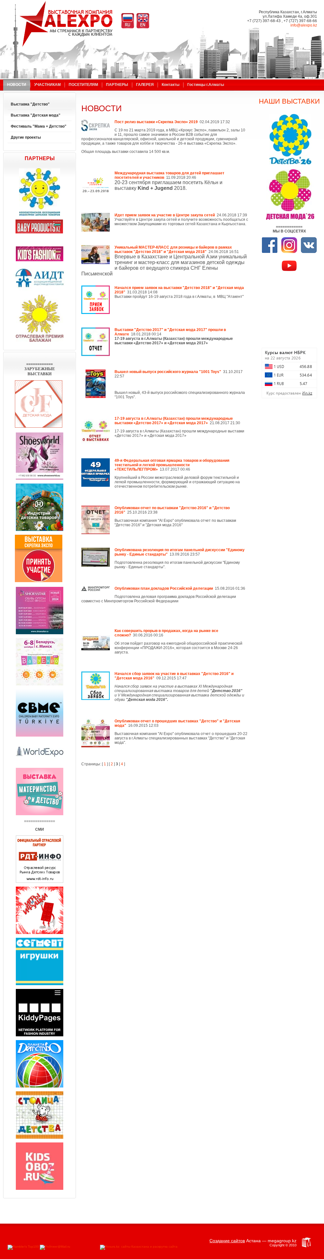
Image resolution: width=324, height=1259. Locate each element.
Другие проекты (26, 137)
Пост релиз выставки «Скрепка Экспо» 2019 (156, 122)
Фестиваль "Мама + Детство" (38, 126)
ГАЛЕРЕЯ (145, 84)
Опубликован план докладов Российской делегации (164, 588)
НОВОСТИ (16, 84)
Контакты (170, 84)
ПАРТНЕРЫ (117, 84)
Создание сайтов (227, 1240)
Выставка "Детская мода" (35, 115)
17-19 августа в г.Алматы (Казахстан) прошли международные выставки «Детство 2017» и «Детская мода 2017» (174, 420)
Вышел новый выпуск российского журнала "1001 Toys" (168, 372)
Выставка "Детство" (30, 104)
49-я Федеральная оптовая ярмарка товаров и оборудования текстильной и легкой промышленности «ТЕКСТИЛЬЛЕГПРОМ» (172, 465)
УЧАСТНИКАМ (47, 84)
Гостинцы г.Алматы (205, 84)
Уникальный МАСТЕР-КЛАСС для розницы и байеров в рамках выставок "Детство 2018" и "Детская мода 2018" (173, 249)
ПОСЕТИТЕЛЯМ (83, 84)
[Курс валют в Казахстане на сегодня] (289, 397)
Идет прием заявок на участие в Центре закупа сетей (165, 215)
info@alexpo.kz (303, 25)
